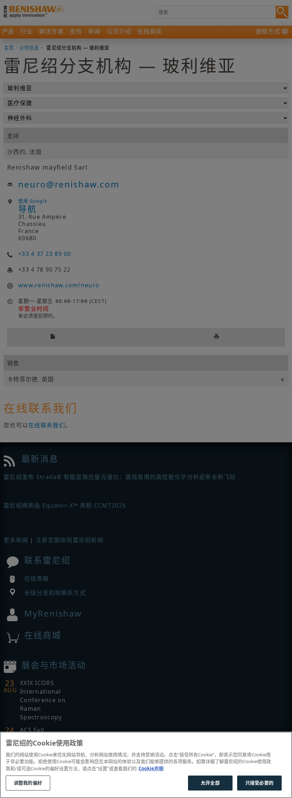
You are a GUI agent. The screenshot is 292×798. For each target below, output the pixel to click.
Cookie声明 (151, 768)
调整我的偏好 (28, 782)
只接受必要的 (259, 782)
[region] (146, 765)
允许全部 (210, 782)
